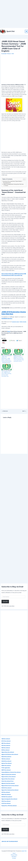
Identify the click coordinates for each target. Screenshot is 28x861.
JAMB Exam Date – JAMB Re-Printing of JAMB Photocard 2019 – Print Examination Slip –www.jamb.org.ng (18, 358)
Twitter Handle (22, 321)
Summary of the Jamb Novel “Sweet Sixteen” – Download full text (13, 182)
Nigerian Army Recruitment (8, 783)
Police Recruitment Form (7, 781)
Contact (14, 858)
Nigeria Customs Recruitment (8, 774)
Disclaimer (14, 856)
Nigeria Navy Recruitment (7, 752)
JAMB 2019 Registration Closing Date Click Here (13, 184)
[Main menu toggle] (26, 31)
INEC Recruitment (5, 743)
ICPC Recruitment (5, 745)
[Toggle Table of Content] (23, 179)
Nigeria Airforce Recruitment (8, 776)
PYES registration (5, 767)
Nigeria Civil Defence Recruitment (9, 754)
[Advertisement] (14, 14)
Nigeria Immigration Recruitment (9, 799)
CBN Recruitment (5, 738)
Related (6, 185)
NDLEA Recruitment (6, 756)
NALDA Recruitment (6, 761)
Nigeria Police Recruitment (7, 779)
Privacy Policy (14, 855)
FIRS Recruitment (5, 759)
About (14, 853)
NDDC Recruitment (6, 794)
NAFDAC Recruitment (6, 796)
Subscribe (5, 601)
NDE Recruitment (5, 747)
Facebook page (15, 321)
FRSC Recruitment (6, 801)
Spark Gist (10, 31)
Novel (8, 331)
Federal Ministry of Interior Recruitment (11, 772)
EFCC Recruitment (6, 741)
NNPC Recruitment (6, 770)
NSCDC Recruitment (6, 787)
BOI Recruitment (5, 750)
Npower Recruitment (6, 763)
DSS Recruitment (5, 792)
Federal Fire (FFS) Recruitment (9, 805)
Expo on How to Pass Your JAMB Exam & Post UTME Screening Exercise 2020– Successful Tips (6, 373)
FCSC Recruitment (6, 803)
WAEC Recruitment (6, 765)
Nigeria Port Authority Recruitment (9, 790)
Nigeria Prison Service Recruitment (10, 785)
